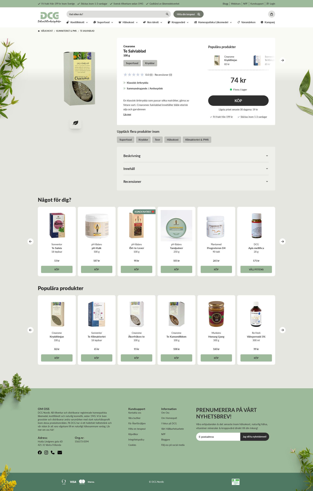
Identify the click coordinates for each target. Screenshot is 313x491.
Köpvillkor (133, 434)
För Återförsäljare (137, 423)
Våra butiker (134, 418)
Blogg (225, 3)
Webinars (235, 3)
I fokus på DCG (169, 423)
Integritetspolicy (136, 439)
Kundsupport (257, 3)
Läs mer (127, 114)
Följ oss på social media (173, 444)
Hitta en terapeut (137, 428)
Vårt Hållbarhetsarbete (172, 428)
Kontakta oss (134, 412)
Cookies (132, 444)
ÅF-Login (270, 3)
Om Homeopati (169, 418)
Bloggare (165, 439)
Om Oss (165, 412)
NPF (245, 3)
